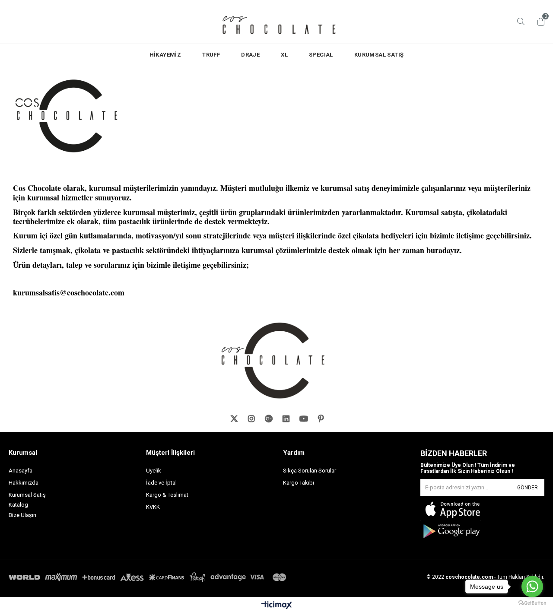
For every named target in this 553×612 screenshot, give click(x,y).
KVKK (153, 507)
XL (284, 54)
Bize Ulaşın (22, 515)
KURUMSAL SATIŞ (379, 54)
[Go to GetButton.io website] (532, 603)
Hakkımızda (23, 482)
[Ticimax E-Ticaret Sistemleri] (276, 605)
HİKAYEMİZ (165, 54)
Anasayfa (20, 470)
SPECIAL (321, 54)
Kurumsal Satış (27, 495)
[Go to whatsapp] (532, 586)
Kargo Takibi (298, 482)
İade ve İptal (161, 482)
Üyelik (153, 470)
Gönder (527, 488)
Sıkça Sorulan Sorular (309, 470)
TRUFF (211, 54)
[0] (538, 21)
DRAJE (250, 54)
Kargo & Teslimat (167, 495)
